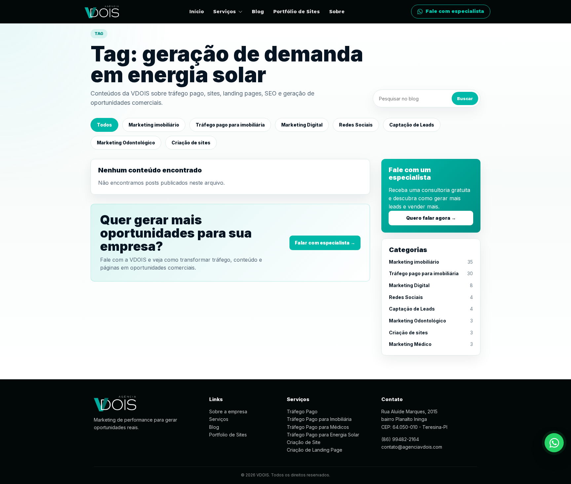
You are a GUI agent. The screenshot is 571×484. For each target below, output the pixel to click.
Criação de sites (190, 142)
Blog (258, 12)
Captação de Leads (411, 125)
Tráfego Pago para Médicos (318, 427)
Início (196, 12)
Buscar (465, 98)
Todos (104, 125)
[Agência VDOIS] (102, 11)
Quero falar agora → (431, 218)
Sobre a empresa (228, 411)
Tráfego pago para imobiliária (230, 125)
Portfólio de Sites (296, 12)
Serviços (218, 419)
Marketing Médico (410, 344)
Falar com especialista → (325, 242)
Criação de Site (304, 442)
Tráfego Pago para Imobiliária (319, 419)
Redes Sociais (356, 125)
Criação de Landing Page (314, 450)
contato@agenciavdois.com (411, 447)
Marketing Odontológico (126, 142)
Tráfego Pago (302, 411)
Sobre (337, 12)
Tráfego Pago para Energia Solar (323, 434)
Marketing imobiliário (154, 125)
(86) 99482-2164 (400, 439)
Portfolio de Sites (228, 434)
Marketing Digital (302, 125)
